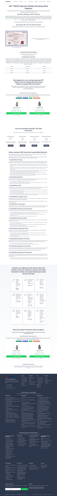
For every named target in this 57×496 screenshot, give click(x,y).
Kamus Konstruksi (33, 381)
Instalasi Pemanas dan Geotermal (11, 413)
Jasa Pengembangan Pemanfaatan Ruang (44, 397)
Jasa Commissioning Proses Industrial (28, 407)
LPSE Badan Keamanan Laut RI (23, 466)
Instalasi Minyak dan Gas (10, 412)
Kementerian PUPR (9, 18)
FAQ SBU (43, 467)
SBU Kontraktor (24, 377)
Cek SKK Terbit (40, 377)
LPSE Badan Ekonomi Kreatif (22, 465)
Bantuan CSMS (24, 385)
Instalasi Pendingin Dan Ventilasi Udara (12, 414)
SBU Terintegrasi (24, 380)
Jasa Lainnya (8, 474)
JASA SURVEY (8, 458)
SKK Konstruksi (24, 381)
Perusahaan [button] (48, 1)
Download (10, 145)
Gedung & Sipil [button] (30, 1)
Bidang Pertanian (32, 442)
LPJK (46, 377)
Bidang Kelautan (32, 437)
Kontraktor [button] (15, 1)
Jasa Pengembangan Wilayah (42, 400)
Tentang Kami (32, 377)
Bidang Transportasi (9, 451)
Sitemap (24, 494)
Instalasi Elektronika (9, 404)
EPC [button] (25, 1)
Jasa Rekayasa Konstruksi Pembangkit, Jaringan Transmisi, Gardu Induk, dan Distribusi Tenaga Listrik (44, 418)
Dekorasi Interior (8, 403)
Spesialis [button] (36, 1)
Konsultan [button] (20, 1)
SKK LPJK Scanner (33, 465)
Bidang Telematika (33, 444)
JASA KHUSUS (8, 452)
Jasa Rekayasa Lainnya (41, 423)
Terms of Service (32, 384)
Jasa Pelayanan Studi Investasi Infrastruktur (29, 422)
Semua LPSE (20, 479)
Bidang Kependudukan (9, 441)
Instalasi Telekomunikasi (26, 402)
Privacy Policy (13, 494)
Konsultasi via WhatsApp (17, 113)
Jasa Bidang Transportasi (22, 444)
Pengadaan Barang (9, 479)
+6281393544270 (9, 384)
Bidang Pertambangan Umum (34, 441)
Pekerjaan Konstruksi (9, 475)
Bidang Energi (8, 438)
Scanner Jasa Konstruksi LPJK (34, 467)
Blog (30, 380)
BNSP (47, 381)
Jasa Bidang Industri (21, 437)
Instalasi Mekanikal (9, 408)
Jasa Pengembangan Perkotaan (43, 398)
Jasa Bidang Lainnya (21, 439)
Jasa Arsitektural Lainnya (26, 405)
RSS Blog (39, 384)
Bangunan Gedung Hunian (10, 397)
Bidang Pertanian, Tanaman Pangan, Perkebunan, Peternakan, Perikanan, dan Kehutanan (46, 445)
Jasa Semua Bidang (21, 445)
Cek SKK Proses (40, 380)
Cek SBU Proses (40, 381)
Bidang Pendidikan (9, 442)
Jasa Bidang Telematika (22, 442)
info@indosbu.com (9, 386)
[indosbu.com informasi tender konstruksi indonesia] (8, 1)
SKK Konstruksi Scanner (34, 469)
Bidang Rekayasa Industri (10, 448)
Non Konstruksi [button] (42, 1)
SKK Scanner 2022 (33, 466)
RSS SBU (39, 385)
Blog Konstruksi (44, 466)
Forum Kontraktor (44, 465)
